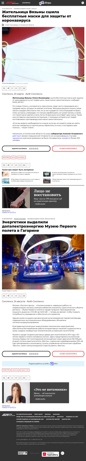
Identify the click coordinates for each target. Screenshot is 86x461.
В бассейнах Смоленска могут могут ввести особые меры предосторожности (25, 180)
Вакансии (56, 414)
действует (16, 136)
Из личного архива (22, 83)
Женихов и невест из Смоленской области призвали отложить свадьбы (25, 173)
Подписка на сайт (72, 416)
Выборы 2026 (66, 419)
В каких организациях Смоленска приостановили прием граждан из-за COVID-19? (67, 174)
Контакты (60, 416)
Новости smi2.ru (9, 212)
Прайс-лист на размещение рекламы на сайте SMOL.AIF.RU (35, 416)
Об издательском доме (24, 414)
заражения (17, 138)
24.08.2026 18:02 (7, 219)
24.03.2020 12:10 (7, 8)
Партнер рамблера (34, 453)
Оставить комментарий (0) (68, 148)
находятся (66, 138)
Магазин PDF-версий (52, 419)
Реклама (48, 414)
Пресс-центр (38, 414)
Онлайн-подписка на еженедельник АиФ (30, 419)
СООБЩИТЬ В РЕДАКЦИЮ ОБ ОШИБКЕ (27, 421)
